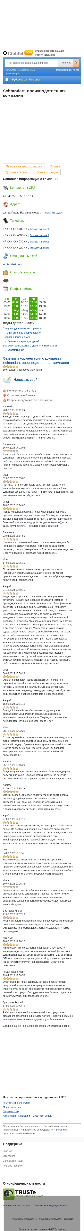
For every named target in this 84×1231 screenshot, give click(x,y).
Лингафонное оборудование (24, 332)
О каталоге (9, 1156)
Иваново (66, 62)
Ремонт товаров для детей (23, 341)
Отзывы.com (10, 1126)
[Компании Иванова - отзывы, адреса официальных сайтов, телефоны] (7, 79)
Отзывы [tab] (55, 166)
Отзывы (17, 53)
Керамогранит (15, 349)
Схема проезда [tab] (47, 172)
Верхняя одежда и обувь (16, 337)
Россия (24, 1126)
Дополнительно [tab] (17, 172)
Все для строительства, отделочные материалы (30, 345)
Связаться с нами (13, 1161)
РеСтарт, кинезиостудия (16, 1103)
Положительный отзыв (21, 390)
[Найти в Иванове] (76, 62)
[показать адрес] (54, 212)
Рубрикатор (19, 79)
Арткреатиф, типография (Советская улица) (27, 1115)
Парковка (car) (11, 1111)
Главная (7, 1151)
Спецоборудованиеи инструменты (22, 328)
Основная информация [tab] (24, 166)
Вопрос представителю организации (30, 400)
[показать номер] (39, 229)
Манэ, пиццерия (12, 1107)
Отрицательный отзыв (21, 395)
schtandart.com (12, 264)
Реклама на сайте (13, 1165)
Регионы (34, 79)
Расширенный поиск (67, 70)
